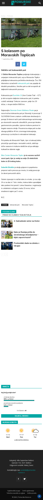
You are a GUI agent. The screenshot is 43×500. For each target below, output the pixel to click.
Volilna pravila (31, 493)
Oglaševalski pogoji (13, 491)
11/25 (8, 436)
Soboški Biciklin (7, 167)
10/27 (21, 436)
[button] (40, 3)
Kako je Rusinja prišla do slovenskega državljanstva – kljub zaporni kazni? (26, 235)
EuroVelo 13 (17, 95)
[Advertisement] (21, 29)
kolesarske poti (14, 205)
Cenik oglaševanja (28, 491)
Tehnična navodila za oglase (16, 493)
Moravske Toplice (27, 205)
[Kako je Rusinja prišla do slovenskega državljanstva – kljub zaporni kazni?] (7, 235)
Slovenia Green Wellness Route (22, 110)
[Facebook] (18, 479)
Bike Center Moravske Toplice (12, 155)
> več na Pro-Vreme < (21, 440)
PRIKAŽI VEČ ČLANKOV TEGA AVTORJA (17, 215)
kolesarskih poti (23, 83)
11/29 (35, 436)
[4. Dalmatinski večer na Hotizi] (7, 224)
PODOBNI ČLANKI (9, 212)
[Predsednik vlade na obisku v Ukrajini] (7, 246)
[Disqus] (21, 291)
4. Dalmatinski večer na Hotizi (27, 221)
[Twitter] (24, 479)
